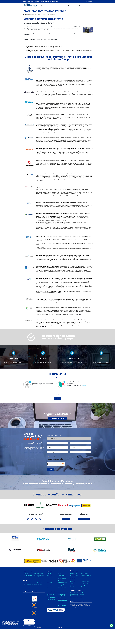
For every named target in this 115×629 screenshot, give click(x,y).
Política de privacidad (58, 459)
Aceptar (29, 620)
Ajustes (29, 625)
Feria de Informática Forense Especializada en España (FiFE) (62, 596)
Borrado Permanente (38, 573)
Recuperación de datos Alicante (76, 597)
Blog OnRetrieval (84, 573)
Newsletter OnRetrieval (86, 575)
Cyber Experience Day (51, 597)
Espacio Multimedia (74, 575)
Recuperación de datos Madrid (76, 592)
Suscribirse (66, 519)
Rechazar (29, 623)
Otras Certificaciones (51, 599)
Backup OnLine (27, 573)
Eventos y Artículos (74, 573)
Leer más (83, 69)
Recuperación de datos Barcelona (77, 594)
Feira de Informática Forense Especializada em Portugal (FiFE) (62, 600)
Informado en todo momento (57, 418)
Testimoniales (26, 582)
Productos (40, 14)
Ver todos (57, 398)
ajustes (16, 624)
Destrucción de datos (28, 575)
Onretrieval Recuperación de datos (30, 14)
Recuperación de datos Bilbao (76, 595)
